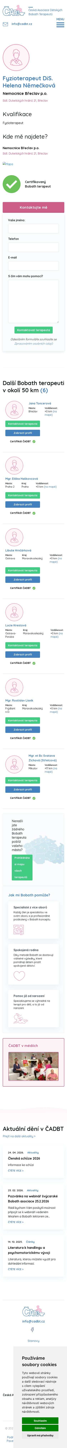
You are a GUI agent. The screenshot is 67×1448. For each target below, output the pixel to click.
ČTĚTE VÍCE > (15, 1170)
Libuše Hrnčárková (18, 550)
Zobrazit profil (23, 433)
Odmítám (40, 1428)
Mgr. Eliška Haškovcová (21, 478)
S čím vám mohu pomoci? (25, 276)
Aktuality (33, 1152)
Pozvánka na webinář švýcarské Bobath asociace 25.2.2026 (33, 1198)
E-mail (12, 257)
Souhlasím (40, 1420)
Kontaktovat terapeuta (33, 330)
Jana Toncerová (40, 403)
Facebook (32, 1330)
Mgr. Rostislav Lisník (19, 700)
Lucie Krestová (15, 625)
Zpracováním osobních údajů (33, 343)
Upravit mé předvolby (40, 1435)
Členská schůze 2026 (24, 1158)
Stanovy (33, 1341)
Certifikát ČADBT (20, 441)
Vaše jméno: (16, 220)
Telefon (13, 239)
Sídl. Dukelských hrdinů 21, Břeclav (25, 100)
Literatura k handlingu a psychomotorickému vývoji (29, 1250)
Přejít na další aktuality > (19, 1136)
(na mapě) (51, 413)
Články (30, 1241)
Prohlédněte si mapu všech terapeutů (22, 867)
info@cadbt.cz (19, 24)
